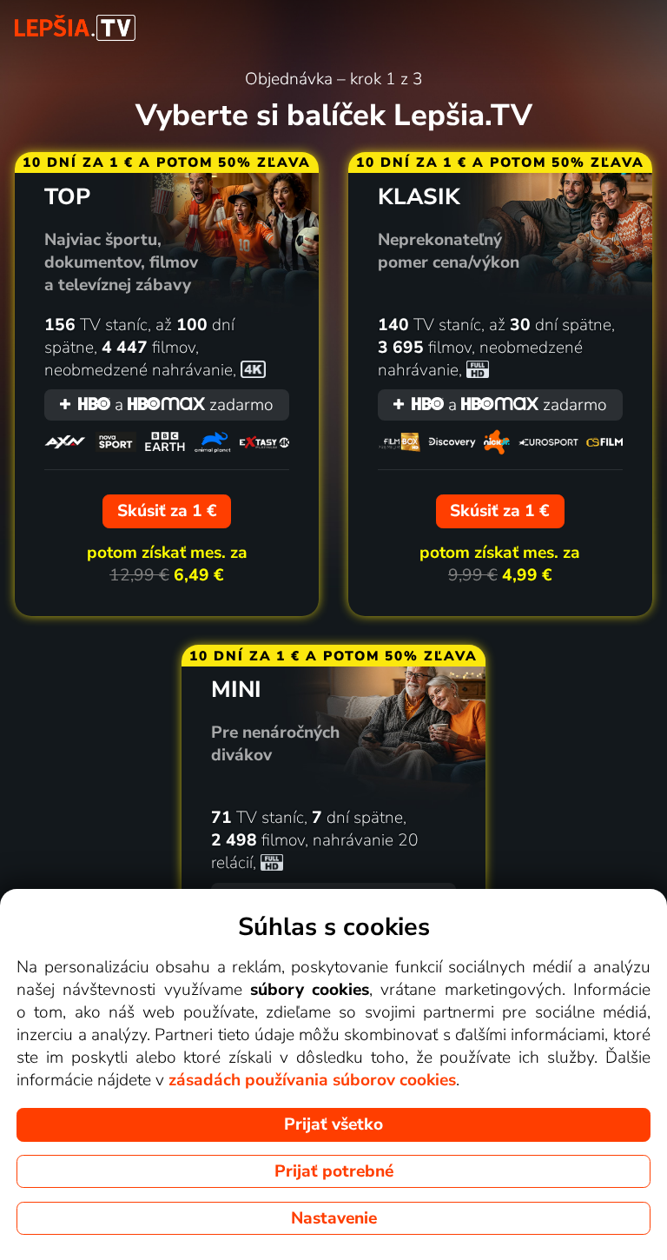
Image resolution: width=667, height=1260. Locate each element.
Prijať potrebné (333, 1171)
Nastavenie (334, 1218)
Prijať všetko (333, 1124)
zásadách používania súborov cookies (312, 1080)
